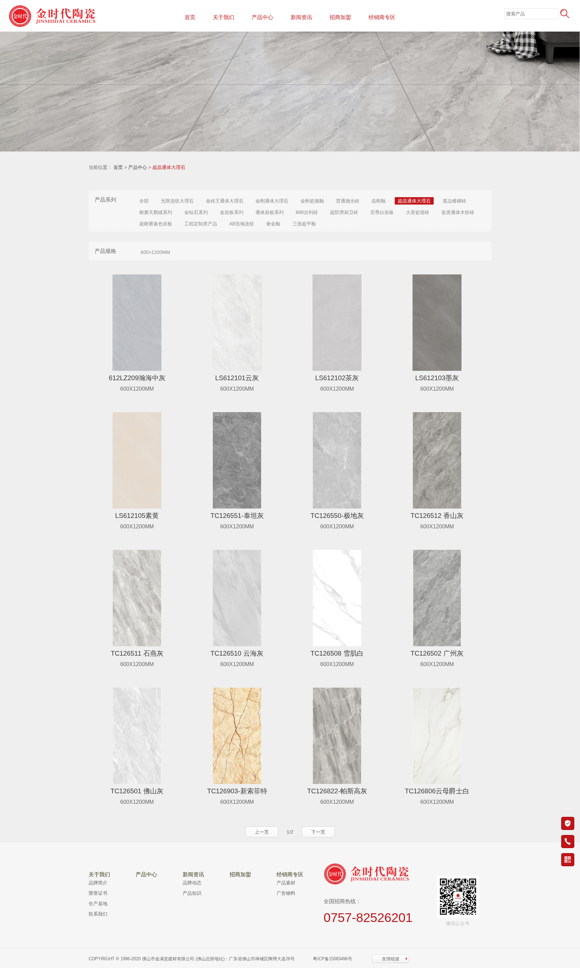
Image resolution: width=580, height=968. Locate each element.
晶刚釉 (379, 201)
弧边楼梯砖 (454, 201)
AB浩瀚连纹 (241, 223)
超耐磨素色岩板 (155, 223)
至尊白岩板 (382, 212)
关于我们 (223, 17)
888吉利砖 (307, 212)
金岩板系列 (231, 212)
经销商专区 (382, 17)
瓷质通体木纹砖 (457, 212)
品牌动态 (192, 882)
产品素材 (286, 882)
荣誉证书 (98, 893)
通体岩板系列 (269, 212)
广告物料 (286, 893)
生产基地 (98, 903)
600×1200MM (155, 252)
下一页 (318, 832)
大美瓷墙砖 (417, 212)
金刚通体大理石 (271, 201)
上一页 (262, 832)
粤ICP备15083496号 (333, 958)
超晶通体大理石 (168, 167)
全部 (144, 201)
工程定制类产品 (200, 223)
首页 (190, 17)
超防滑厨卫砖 (344, 212)
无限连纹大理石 (177, 201)
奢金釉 (273, 223)
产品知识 (192, 893)
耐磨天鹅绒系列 (155, 212)
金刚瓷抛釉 (312, 201)
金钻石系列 (196, 212)
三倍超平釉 (304, 223)
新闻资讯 (301, 17)
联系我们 (98, 914)
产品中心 (262, 17)
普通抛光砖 (347, 201)
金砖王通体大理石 (224, 201)
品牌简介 (98, 882)
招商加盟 (340, 17)
